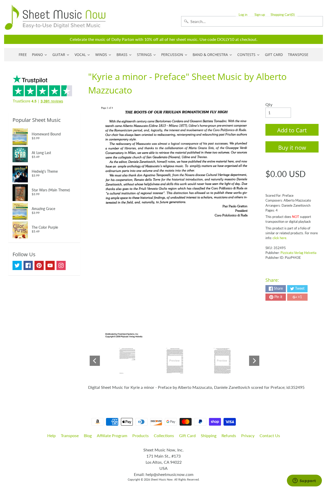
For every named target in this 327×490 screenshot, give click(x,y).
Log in (243, 14)
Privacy (247, 435)
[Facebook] (28, 265)
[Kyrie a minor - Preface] (127, 361)
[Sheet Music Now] (55, 17)
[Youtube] (50, 265)
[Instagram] (61, 265)
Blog (88, 435)
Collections (164, 435)
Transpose (70, 435)
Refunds (228, 435)
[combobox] (252, 21)
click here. (280, 238)
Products (140, 435)
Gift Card (187, 435)
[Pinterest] (39, 265)
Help (51, 435)
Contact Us (270, 435)
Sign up (259, 14)
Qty (268, 104)
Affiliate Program (112, 435)
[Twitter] (17, 265)
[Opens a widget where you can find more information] (304, 481)
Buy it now (292, 147)
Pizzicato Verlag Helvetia (298, 253)
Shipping (208, 435)
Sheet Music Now (162, 479)
